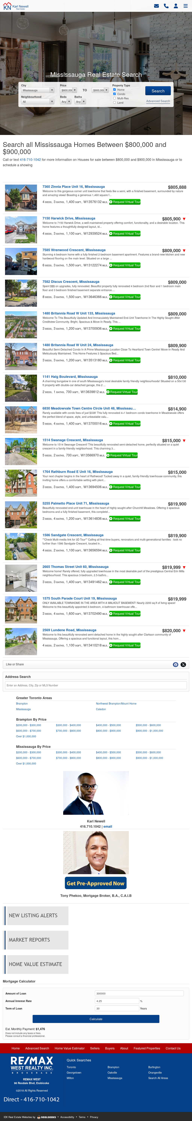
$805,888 (177, 187)
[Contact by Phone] (166, 5)
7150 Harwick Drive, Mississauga (69, 218)
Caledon (101, 709)
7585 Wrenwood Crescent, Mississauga (74, 250)
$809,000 (174, 250)
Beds (63, 97)
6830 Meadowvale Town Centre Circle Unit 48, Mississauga (89, 408)
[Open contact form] (156, 5)
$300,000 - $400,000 (68, 725)
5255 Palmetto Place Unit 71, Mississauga (76, 503)
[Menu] (186, 5)
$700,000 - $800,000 (68, 730)
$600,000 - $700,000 (28, 730)
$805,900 (174, 218)
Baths (78, 97)
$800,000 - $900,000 (108, 730)
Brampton (22, 703)
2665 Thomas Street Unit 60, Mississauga (76, 567)
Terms (82, 1117)
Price (63, 85)
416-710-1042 (30, 159)
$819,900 (177, 503)
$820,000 (174, 630)
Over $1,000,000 (26, 736)
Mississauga (23, 709)
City (23, 85)
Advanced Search (158, 101)
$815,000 (174, 440)
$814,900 (177, 408)
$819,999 (174, 567)
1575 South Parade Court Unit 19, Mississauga (80, 598)
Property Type (121, 85)
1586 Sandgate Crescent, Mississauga (73, 535)
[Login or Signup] (176, 5)
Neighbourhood (31, 97)
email (108, 826)
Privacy (94, 1117)
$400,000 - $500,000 (108, 725)
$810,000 (177, 377)
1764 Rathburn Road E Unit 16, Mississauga (78, 472)
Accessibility (67, 1117)
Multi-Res (123, 98)
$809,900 (177, 345)
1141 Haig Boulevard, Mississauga (70, 377)
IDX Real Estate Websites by (20, 1117)
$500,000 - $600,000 (148, 725)
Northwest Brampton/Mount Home (116, 703)
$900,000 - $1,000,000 (149, 730)
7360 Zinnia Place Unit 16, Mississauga (74, 187)
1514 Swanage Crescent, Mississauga (73, 440)
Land (120, 102)
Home (120, 89)
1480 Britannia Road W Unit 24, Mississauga (78, 345)
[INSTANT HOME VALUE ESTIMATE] (35, 964)
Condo (121, 94)
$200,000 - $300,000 (28, 725)
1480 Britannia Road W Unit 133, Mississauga (79, 313)
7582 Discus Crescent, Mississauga (71, 282)
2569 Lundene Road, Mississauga (69, 630)
